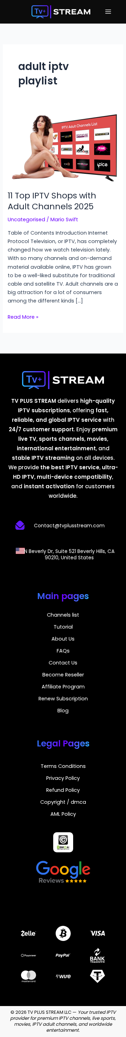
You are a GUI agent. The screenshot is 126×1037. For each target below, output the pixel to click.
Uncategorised (26, 219)
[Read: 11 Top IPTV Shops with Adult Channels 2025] (63, 147)
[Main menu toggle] (108, 11)
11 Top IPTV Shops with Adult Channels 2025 (52, 201)
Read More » (23, 316)
